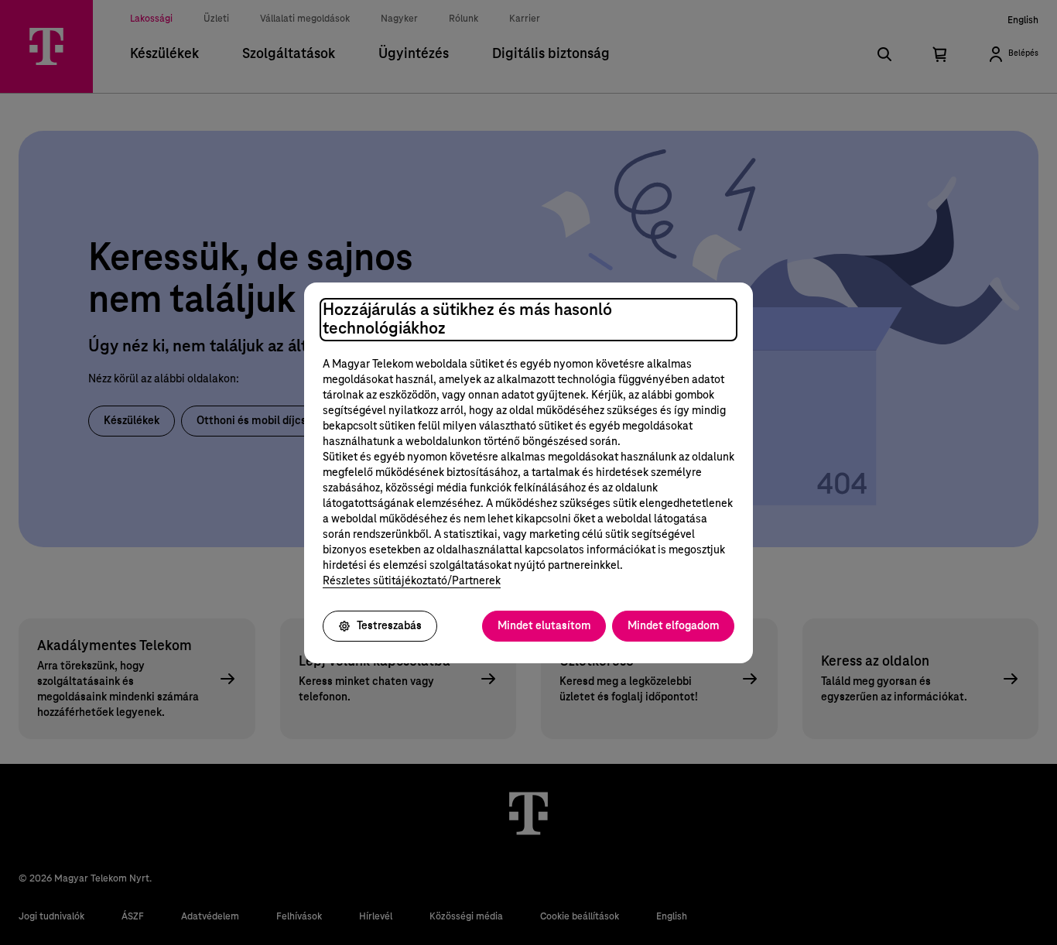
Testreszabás (389, 626)
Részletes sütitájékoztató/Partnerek (412, 581)
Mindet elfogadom (673, 626)
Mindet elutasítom (544, 626)
